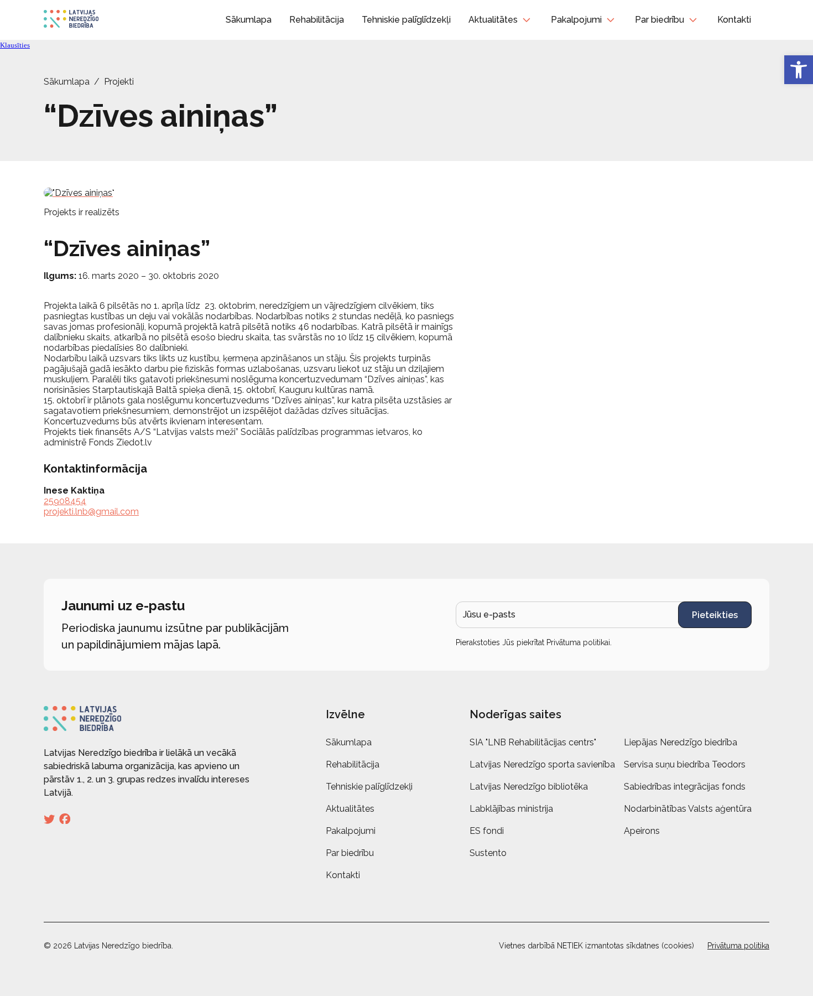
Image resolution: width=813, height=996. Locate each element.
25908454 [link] (65, 501)
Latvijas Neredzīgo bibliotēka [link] (529, 786)
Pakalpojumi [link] (576, 19)
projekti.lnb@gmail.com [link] (91, 511)
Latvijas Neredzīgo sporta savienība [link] (542, 764)
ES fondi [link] (487, 831)
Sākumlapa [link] (249, 19)
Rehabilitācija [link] (316, 19)
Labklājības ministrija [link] (511, 808)
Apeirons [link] (642, 831)
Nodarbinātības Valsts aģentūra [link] (688, 808)
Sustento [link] (488, 853)
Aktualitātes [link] (493, 19)
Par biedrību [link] (659, 19)
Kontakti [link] (734, 19)
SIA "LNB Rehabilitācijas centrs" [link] (533, 742)
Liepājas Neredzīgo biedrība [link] (680, 742)
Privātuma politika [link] (738, 945)
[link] (798, 69)
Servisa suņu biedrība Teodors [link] (685, 764)
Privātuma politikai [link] (578, 642)
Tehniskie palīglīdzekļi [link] (406, 19)
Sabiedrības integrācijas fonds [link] (685, 786)
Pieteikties (715, 615)
